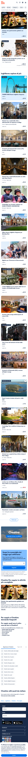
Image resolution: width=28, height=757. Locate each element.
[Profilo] (25, 3)
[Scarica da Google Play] (7, 723)
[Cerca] (17, 2)
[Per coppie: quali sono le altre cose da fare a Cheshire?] (25, 624)
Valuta (3, 712)
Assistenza (4, 727)
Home (2, 700)
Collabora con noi (6, 733)
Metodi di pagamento (7, 736)
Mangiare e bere (6, 635)
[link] (14, 25)
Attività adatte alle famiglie (8, 629)
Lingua (3, 706)
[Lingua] (23, 2)
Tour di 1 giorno (5, 632)
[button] (14, 25)
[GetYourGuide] (3, 2)
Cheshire (14, 700)
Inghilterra (7, 700)
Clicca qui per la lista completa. (8, 695)
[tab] (8, 647)
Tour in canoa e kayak (7, 630)
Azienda (4, 730)
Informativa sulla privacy (9, 575)
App (3, 719)
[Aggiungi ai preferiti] (25, 13)
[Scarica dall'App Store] (18, 723)
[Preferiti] (19, 3)
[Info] (14, 10)
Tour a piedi (4, 633)
